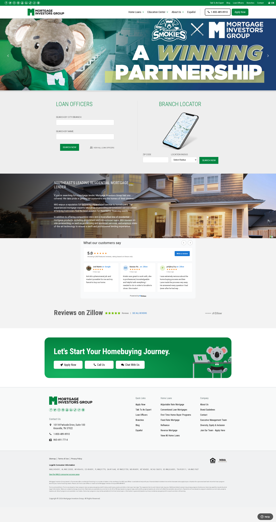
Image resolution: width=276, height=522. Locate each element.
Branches (250, 3)
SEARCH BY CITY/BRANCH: (69, 117)
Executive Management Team (213, 420)
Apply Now (240, 12)
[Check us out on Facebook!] (6, 2)
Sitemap (52, 459)
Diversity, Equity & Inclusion (212, 425)
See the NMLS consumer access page (64, 474)
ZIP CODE (147, 154)
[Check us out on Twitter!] (10, 2)
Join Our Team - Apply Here (212, 430)
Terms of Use (63, 459)
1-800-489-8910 (61, 433)
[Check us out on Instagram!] (14, 2)
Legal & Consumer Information (62, 465)
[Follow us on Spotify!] (38, 2)
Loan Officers (238, 3)
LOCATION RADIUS (179, 154)
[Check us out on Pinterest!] (18, 2)
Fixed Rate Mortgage (170, 420)
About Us (204, 404)
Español (191, 12)
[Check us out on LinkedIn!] (26, 2)
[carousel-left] (7, 54)
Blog (228, 3)
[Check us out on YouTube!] (22, 2)
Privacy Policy (76, 459)
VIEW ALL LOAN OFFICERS (104, 148)
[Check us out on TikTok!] (30, 2)
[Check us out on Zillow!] (34, 2)
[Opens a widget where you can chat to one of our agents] (265, 517)
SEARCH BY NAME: (65, 131)
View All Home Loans (170, 435)
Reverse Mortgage (169, 430)
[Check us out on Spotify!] (83, 410)
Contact (260, 3)
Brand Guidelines (207, 409)
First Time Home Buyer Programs (176, 414)
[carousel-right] (269, 54)
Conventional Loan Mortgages (174, 409)
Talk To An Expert (217, 3)
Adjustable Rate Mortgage (172, 404)
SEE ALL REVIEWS (139, 313)
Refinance (165, 425)
